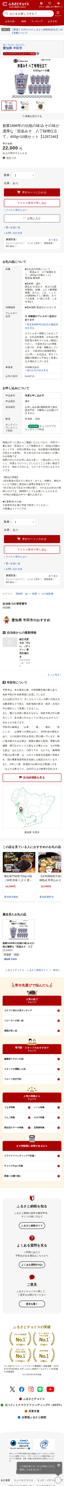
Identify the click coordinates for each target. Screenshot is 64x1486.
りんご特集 (9, 1117)
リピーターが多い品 (13, 1020)
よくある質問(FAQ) (32, 1264)
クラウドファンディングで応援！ (20, 1155)
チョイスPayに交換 (13, 1166)
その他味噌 (47, 593)
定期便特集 (39, 1127)
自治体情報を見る (34, 777)
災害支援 (34, 1411)
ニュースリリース (23, 1480)
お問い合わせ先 (14, 233)
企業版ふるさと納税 (34, 1417)
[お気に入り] (58, 1480)
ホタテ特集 (39, 1117)
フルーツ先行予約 (12, 1079)
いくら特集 (39, 1107)
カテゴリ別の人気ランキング (18, 1010)
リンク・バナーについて (50, 1480)
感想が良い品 (10, 1030)
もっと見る (53, 674)
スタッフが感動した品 (15, 1069)
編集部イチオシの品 (13, 1059)
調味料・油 (22, 593)
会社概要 (5, 1480)
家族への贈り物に (12, 1176)
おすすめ (52, 21)
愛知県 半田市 (10, 959)
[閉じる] (58, 1465)
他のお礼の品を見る (37, 370)
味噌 (35, 593)
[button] (58, 13)
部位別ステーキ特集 (13, 1127)
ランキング (37, 21)
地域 (23, 21)
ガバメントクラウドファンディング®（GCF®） (34, 1405)
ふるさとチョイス (34, 1398)
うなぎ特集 (9, 1107)
